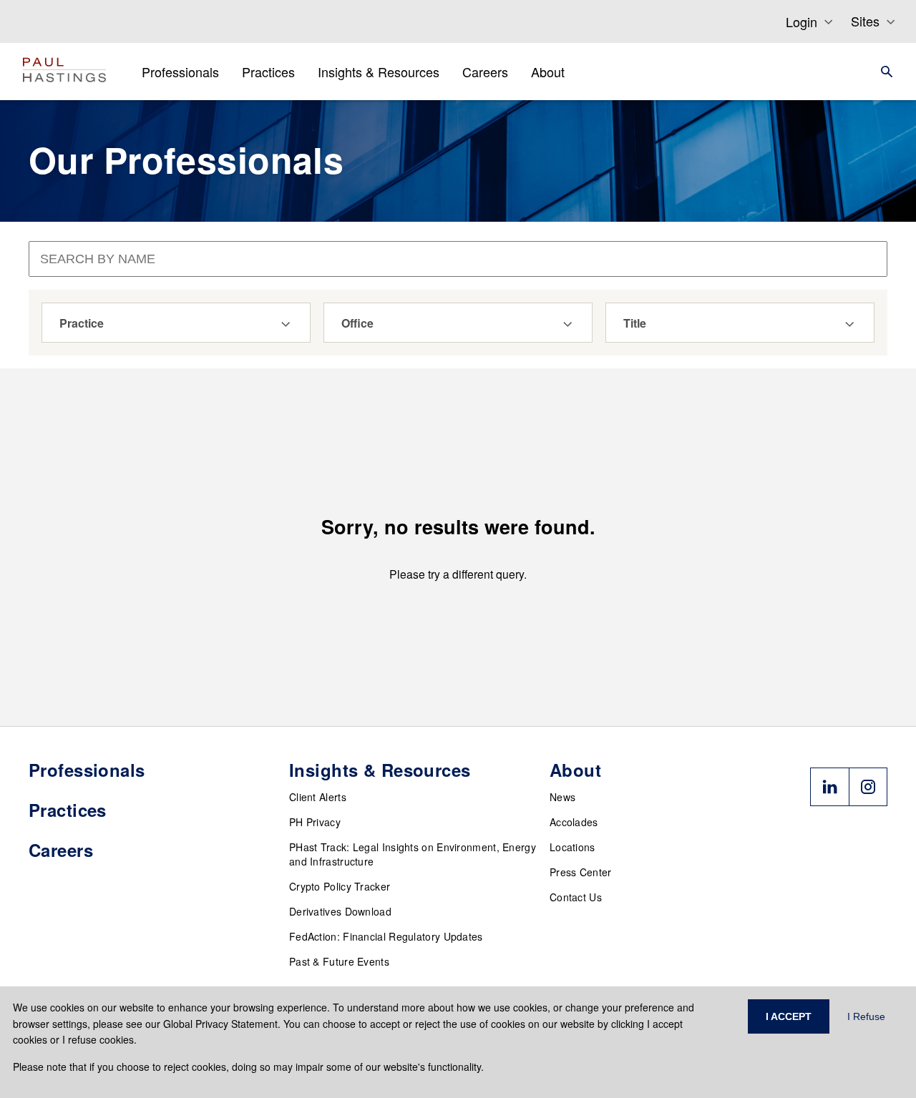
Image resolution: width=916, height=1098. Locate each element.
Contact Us (576, 897)
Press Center (581, 872)
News (562, 797)
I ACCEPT (789, 1016)
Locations (572, 847)
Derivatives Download (340, 911)
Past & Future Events (339, 961)
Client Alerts (317, 797)
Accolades (574, 822)
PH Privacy (315, 822)
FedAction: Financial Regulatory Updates (386, 936)
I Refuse (866, 1016)
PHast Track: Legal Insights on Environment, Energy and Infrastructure (412, 854)
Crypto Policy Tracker (339, 886)
